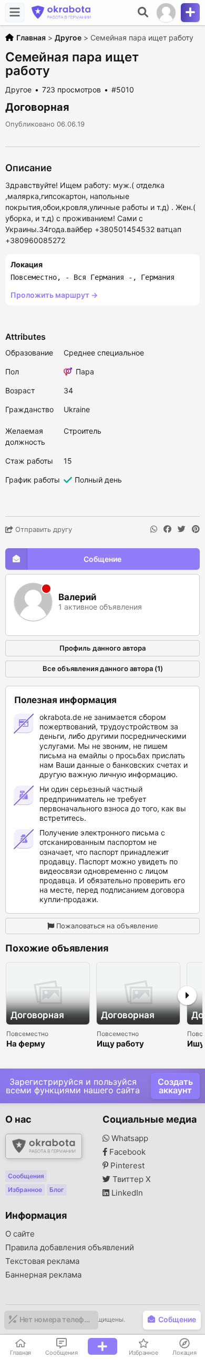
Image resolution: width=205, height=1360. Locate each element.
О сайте (20, 1234)
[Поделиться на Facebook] (167, 529)
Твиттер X (130, 1179)
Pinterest (126, 1165)
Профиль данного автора (102, 648)
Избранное (25, 1190)
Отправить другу (42, 529)
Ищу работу (120, 1044)
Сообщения (26, 1176)
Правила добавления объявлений (69, 1247)
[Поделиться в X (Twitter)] (182, 529)
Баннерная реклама (43, 1275)
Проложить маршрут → (54, 294)
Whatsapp (128, 1138)
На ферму (25, 1044)
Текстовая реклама (42, 1261)
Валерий (77, 597)
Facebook (126, 1152)
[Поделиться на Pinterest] (196, 529)
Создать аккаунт (175, 1085)
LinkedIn (126, 1193)
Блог (56, 1190)
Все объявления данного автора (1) (103, 668)
